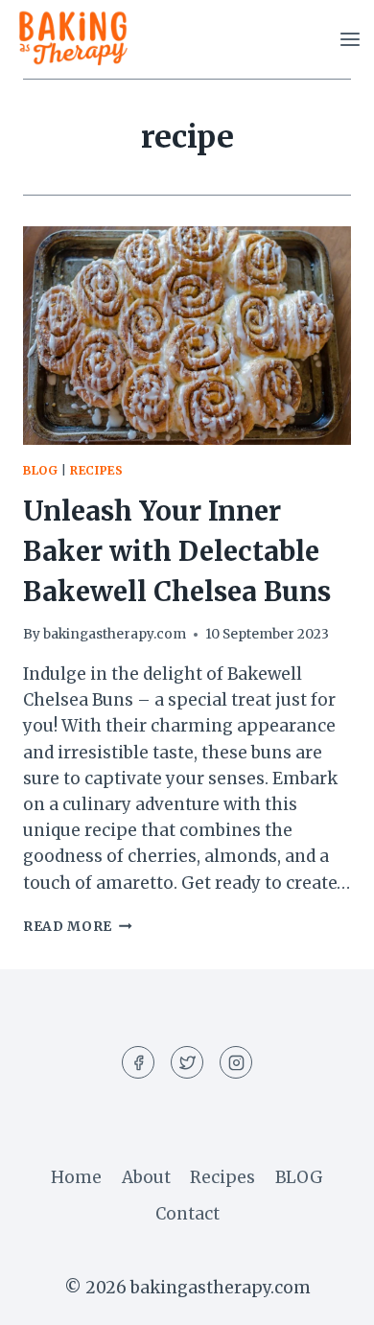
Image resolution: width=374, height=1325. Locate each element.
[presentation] (187, 335)
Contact (187, 1213)
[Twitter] (187, 1062)
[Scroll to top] (325, 1295)
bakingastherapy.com (114, 634)
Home (76, 1177)
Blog (40, 470)
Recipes (96, 470)
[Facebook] (138, 1062)
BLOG (299, 1177)
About (146, 1177)
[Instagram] (236, 1062)
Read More (77, 926)
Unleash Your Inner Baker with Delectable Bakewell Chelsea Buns (177, 551)
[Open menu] (349, 39)
